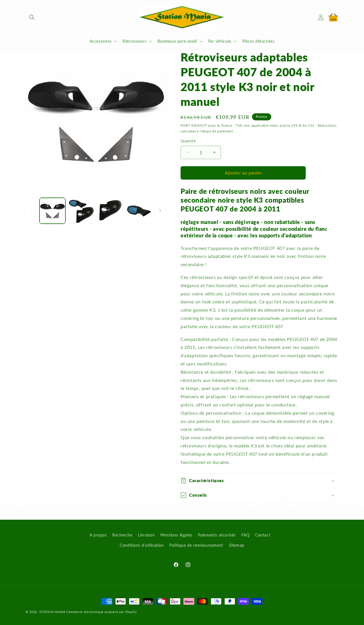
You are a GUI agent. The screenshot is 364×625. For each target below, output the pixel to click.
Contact (262, 535)
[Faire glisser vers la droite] (160, 210)
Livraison (146, 535)
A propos (98, 535)
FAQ (245, 535)
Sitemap (236, 545)
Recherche (122, 535)
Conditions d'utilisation (142, 545)
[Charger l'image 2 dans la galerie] (81, 211)
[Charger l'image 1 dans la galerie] (52, 211)
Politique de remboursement (196, 545)
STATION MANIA (52, 612)
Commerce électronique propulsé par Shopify (101, 612)
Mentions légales (176, 535)
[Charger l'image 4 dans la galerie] (139, 211)
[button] (32, 17)
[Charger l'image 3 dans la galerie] (110, 211)
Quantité (188, 141)
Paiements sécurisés (217, 535)
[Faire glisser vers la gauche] (32, 210)
